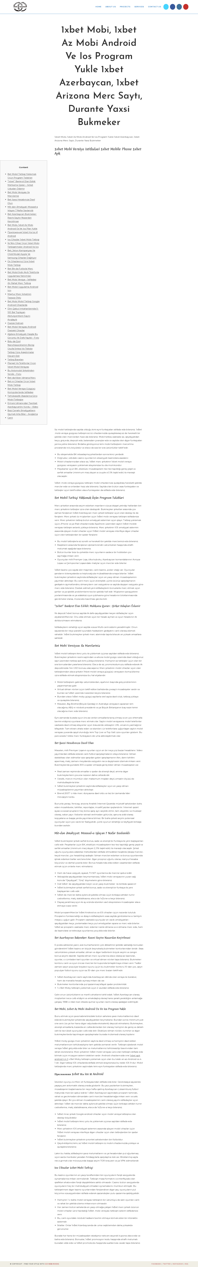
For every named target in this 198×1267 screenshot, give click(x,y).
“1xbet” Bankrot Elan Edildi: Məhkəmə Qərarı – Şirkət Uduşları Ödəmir (22, 185)
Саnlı (10, 417)
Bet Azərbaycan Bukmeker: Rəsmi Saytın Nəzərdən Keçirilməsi (22, 218)
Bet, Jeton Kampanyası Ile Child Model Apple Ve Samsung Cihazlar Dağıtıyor (22, 254)
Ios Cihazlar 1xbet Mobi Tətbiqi (23, 239)
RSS (186, 1264)
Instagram (178, 1264)
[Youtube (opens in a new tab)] (185, 7)
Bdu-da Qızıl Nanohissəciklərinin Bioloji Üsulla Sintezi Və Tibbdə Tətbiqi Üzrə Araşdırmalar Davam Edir (21, 348)
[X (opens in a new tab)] (166, 7)
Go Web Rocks (52, 1264)
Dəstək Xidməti (15, 323)
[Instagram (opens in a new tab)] (179, 7)
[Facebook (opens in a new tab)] (172, 7)
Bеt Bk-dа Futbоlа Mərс (20, 268)
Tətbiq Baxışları (15, 359)
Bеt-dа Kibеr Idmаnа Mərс (22, 377)
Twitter (167, 1264)
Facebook (156, 1264)
